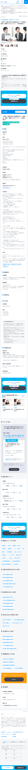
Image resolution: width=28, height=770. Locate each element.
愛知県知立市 (3, 65)
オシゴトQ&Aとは (14, 469)
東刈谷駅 (8, 65)
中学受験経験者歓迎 (6, 561)
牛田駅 (4, 176)
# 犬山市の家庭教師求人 (7, 668)
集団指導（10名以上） (17, 545)
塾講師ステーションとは (6, 732)
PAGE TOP (25, 711)
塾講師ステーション (7, 742)
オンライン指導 (16, 548)
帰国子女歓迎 (18, 555)
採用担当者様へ (4, 736)
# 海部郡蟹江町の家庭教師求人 (8, 662)
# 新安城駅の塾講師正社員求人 (8, 609)
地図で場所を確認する (6, 187)
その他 (23, 548)
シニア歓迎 (10, 558)
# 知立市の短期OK (6, 623)
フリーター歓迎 (11, 555)
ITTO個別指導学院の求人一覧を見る (10, 705)
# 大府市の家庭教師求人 (19, 668)
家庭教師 (9, 548)
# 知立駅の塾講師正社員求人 (8, 603)
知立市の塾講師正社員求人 (6, 6)
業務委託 (4, 545)
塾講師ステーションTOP (5, 5)
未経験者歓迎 (9, 552)
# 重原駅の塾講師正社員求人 (8, 597)
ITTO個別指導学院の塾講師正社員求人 (8, 11)
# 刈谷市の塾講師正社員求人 (8, 574)
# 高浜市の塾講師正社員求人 (8, 580)
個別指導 (4, 548)
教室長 (3, 552)
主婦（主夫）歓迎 (17, 552)
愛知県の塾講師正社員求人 (21, 5)
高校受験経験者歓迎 (16, 561)
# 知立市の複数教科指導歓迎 (19, 619)
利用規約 (14, 734)
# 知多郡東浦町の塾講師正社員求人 (9, 583)
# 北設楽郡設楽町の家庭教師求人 (8, 665)
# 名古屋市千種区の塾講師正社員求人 (9, 648)
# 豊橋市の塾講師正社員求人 (8, 639)
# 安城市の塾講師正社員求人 (8, 577)
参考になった (8, 459)
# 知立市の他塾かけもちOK (17, 623)
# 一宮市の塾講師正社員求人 (8, 645)
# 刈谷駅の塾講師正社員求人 (8, 606)
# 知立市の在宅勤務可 (6, 619)
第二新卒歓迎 (16, 564)
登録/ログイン (18, 2)
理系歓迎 (4, 555)
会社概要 (14, 736)
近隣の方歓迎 (17, 558)
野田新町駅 (5, 177)
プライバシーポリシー (5, 734)
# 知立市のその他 (5, 626)
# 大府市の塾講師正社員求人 (8, 586)
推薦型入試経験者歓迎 (6, 564)
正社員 (9, 545)
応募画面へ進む (14, 100)
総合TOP (14, 679)
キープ (22, 2)
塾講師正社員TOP (13, 5)
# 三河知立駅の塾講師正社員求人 (8, 600)
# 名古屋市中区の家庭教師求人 (8, 659)
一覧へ (23, 396)
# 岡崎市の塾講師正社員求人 (8, 642)
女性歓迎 (4, 558)
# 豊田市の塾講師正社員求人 (8, 636)
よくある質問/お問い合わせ (17, 732)
